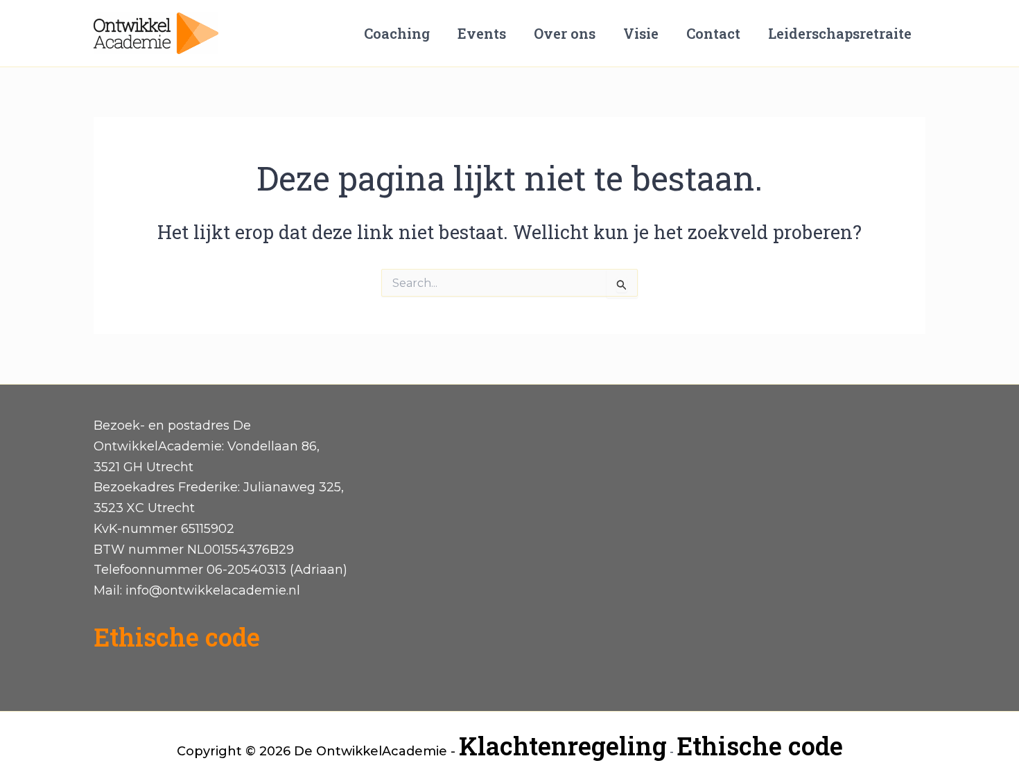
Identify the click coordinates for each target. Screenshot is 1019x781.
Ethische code (177, 636)
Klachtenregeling (563, 745)
